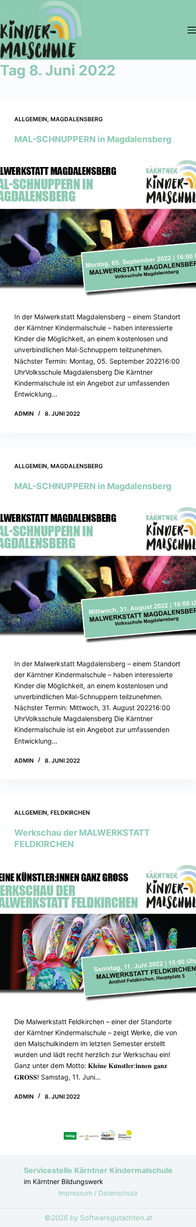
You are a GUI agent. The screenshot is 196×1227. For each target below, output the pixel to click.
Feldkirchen (70, 812)
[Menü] (191, 30)
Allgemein (30, 119)
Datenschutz (118, 1193)
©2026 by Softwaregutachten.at (98, 1217)
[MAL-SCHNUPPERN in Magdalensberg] (98, 228)
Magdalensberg (76, 119)
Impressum (76, 1193)
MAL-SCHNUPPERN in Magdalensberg (92, 139)
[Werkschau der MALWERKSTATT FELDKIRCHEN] (98, 933)
